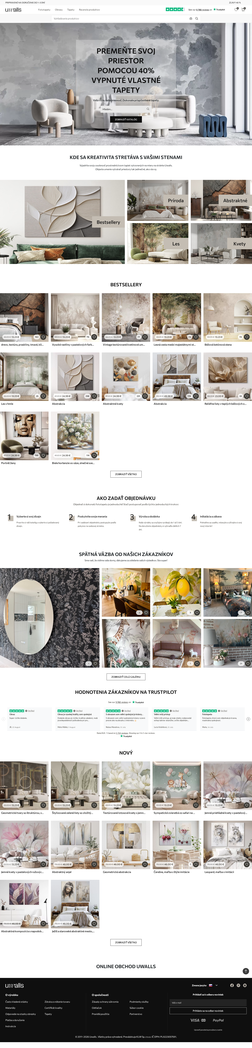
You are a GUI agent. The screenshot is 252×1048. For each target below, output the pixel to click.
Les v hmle (7, 403)
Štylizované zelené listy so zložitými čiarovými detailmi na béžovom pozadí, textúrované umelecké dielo (73, 812)
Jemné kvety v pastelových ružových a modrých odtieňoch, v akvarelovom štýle (22, 872)
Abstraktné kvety (113, 403)
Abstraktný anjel (61, 872)
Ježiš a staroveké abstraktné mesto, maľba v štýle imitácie (73, 931)
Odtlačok (97, 1007)
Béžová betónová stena (218, 344)
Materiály (10, 1007)
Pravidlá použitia (100, 1014)
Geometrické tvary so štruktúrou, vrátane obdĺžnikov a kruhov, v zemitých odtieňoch (22, 812)
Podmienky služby (139, 1001)
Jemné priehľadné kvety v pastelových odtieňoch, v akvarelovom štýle (226, 812)
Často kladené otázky (16, 1001)
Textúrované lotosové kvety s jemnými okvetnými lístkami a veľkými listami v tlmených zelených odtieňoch (124, 812)
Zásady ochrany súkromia (105, 1001)
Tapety (48, 1014)
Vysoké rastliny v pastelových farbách (73, 344)
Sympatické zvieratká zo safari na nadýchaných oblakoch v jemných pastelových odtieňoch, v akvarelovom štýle (175, 812)
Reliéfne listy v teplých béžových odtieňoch (226, 403)
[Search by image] (191, 18)
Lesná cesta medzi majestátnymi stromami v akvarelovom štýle (175, 344)
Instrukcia (10, 1026)
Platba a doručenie (14, 1020)
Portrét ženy (8, 463)
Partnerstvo (136, 1014)
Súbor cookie (137, 1007)
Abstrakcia (58, 403)
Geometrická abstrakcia (117, 872)
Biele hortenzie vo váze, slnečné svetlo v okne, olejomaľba (73, 463)
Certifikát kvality (53, 1007)
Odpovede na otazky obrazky (20, 1014)
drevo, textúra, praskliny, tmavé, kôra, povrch (22, 344)
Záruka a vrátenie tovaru (57, 1001)
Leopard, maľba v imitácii (219, 872)
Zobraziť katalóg (126, 119)
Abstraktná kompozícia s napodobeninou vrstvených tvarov (22, 931)
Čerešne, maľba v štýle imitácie (171, 872)
